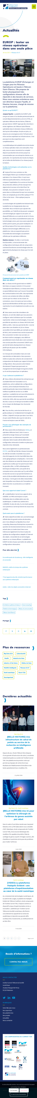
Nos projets (6, 1015)
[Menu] (34, 6)
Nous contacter (7, 1020)
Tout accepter (13, 1090)
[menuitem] (34, 6)
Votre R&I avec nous (9, 1008)
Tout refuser (24, 1090)
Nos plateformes (8, 1013)
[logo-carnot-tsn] (15, 7)
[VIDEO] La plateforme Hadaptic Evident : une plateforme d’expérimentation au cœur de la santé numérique (18, 887)
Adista (28, 430)
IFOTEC (5, 451)
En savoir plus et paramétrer (18, 1094)
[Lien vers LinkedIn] (8, 997)
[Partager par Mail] (31, 631)
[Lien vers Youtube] (13, 997)
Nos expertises (7, 1010)
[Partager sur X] (12, 631)
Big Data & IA (18, 734)
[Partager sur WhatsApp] (18, 631)
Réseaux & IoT (16, 53)
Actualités (6, 1018)
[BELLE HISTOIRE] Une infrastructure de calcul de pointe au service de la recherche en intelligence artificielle (18, 742)
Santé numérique (23, 808)
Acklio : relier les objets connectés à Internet (17, 587)
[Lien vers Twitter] (4, 997)
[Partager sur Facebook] (6, 631)
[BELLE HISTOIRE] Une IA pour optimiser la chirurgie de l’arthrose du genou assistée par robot (18, 815)
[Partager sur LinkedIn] (25, 631)
